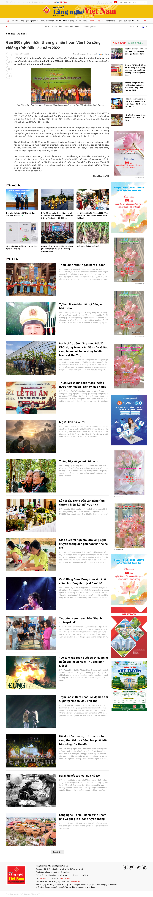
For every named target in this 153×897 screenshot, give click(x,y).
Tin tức (15, 21)
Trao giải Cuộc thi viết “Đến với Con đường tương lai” (20, 214)
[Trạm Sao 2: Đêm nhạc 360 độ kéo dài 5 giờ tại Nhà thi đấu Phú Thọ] (31, 711)
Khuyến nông (81, 21)
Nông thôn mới (47, 21)
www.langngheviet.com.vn (107, 884)
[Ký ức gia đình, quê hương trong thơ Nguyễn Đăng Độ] (22, 232)
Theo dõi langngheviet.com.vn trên (85, 54)
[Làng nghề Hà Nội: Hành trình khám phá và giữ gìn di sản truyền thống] (31, 829)
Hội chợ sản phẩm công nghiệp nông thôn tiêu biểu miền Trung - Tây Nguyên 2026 (135, 86)
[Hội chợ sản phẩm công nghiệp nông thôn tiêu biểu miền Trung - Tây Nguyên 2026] (117, 87)
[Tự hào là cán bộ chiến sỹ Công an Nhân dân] (31, 318)
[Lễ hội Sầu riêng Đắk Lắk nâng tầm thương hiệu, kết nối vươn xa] (31, 515)
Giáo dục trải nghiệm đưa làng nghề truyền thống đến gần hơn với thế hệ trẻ (83, 543)
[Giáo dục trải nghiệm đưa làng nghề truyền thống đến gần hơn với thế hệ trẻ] (31, 554)
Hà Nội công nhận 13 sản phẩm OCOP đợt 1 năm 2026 (135, 117)
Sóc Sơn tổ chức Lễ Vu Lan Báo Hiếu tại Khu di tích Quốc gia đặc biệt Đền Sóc (65, 26)
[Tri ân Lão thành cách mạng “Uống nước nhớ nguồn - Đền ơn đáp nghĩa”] (31, 397)
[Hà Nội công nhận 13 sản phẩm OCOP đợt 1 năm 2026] (117, 120)
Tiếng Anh (115, 2)
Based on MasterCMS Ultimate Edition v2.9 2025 (25, 894)
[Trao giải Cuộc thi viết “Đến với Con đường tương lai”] (22, 199)
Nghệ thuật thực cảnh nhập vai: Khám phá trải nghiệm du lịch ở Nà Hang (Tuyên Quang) (57, 248)
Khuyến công (68, 21)
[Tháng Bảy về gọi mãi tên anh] (31, 475)
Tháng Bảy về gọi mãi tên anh (78, 461)
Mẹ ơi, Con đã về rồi (72, 422)
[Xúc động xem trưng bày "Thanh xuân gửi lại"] (31, 633)
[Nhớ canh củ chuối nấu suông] (92, 232)
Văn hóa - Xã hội (96, 21)
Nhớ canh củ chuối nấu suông (88, 246)
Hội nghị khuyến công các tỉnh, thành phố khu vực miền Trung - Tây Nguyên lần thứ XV (135, 103)
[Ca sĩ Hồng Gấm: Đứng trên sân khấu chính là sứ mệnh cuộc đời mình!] (31, 593)
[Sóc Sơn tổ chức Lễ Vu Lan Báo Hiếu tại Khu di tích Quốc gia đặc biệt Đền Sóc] (117, 53)
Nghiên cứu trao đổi (126, 21)
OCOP (58, 21)
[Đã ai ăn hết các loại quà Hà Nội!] (31, 790)
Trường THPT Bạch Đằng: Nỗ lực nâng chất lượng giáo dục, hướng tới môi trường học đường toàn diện (135, 70)
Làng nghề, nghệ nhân (29, 21)
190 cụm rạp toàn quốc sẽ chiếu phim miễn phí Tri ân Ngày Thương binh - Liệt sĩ (83, 661)
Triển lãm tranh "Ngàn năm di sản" (82, 264)
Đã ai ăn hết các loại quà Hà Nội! (80, 775)
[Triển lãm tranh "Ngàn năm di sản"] (31, 279)
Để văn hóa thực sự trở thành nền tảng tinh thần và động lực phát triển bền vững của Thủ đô (83, 740)
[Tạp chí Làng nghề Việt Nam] (16, 874)
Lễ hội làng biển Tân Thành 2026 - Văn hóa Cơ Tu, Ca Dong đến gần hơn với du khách (92, 215)
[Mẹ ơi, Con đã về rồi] (31, 436)
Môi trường (110, 21)
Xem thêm (57, 852)
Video (139, 21)
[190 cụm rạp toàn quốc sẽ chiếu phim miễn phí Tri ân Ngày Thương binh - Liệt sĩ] (31, 672)
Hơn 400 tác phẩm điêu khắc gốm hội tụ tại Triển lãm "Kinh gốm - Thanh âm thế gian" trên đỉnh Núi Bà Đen (57, 215)
